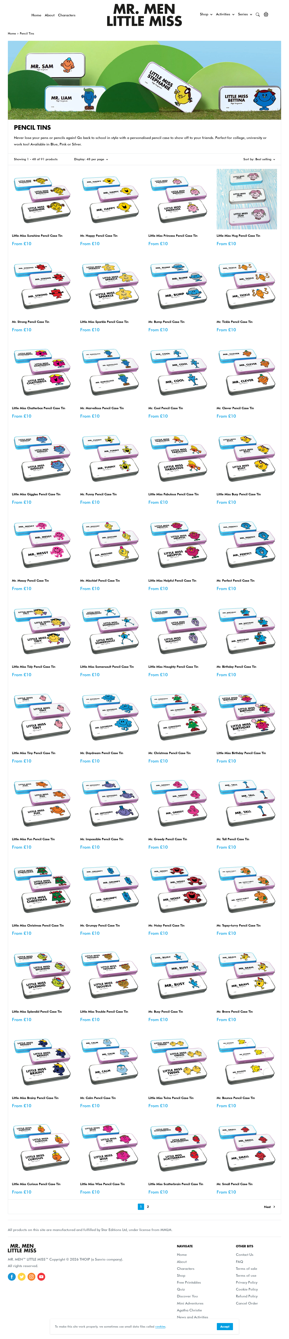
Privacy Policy (246, 1282)
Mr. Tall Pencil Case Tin (233, 839)
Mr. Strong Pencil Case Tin (30, 322)
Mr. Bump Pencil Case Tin (166, 322)
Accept (224, 1326)
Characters (66, 15)
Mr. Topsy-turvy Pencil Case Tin (238, 925)
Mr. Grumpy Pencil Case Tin (100, 925)
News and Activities (192, 1317)
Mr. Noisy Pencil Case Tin (166, 925)
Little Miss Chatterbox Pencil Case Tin (38, 408)
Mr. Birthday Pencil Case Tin (236, 667)
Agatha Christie (189, 1310)
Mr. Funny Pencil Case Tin (98, 494)
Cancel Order (247, 1303)
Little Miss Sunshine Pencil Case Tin (37, 235)
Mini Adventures (190, 1303)
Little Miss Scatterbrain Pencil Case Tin (175, 1184)
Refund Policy (247, 1296)
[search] (258, 14)
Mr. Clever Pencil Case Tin (235, 408)
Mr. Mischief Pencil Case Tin (100, 580)
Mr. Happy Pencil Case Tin (98, 235)
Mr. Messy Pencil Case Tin (30, 580)
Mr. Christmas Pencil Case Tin (169, 753)
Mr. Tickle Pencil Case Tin (234, 322)
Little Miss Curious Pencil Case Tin (36, 1184)
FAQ (239, 1262)
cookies (160, 1326)
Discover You (187, 1296)
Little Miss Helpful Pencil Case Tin (172, 580)
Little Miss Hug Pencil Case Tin (238, 235)
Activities (223, 14)
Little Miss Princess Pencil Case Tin (172, 235)
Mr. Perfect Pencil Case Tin (235, 580)
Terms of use (246, 1275)
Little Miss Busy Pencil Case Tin (239, 494)
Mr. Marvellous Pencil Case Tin (102, 408)
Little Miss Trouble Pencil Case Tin (104, 1011)
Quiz (181, 1289)
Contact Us (244, 1254)
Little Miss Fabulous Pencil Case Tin (173, 494)
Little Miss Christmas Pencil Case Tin (38, 925)
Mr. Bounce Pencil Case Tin (236, 1098)
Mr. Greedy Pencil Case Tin (167, 839)
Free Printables (189, 1282)
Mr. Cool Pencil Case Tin (165, 408)
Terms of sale (246, 1268)
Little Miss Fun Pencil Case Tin (33, 839)
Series (243, 14)
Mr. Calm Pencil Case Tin (98, 1098)
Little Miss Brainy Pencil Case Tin (35, 1098)
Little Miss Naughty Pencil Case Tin (173, 667)
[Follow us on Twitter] (22, 1277)
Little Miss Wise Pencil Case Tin (102, 1184)
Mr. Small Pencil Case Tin (234, 1184)
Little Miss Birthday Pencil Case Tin (241, 753)
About (49, 15)
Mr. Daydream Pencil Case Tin (101, 753)
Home (36, 15)
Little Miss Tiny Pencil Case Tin (33, 753)
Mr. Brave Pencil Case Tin (235, 1011)
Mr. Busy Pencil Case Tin (165, 1011)
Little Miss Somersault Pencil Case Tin (107, 667)
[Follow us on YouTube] (41, 1277)
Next (267, 1207)
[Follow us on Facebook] (12, 1277)
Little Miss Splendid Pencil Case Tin (37, 1011)
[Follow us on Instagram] (31, 1277)
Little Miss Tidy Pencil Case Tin (33, 667)
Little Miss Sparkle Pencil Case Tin (104, 322)
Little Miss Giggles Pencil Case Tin (36, 494)
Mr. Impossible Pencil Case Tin (101, 839)
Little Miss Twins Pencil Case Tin (170, 1098)
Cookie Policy (247, 1289)
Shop (204, 14)
